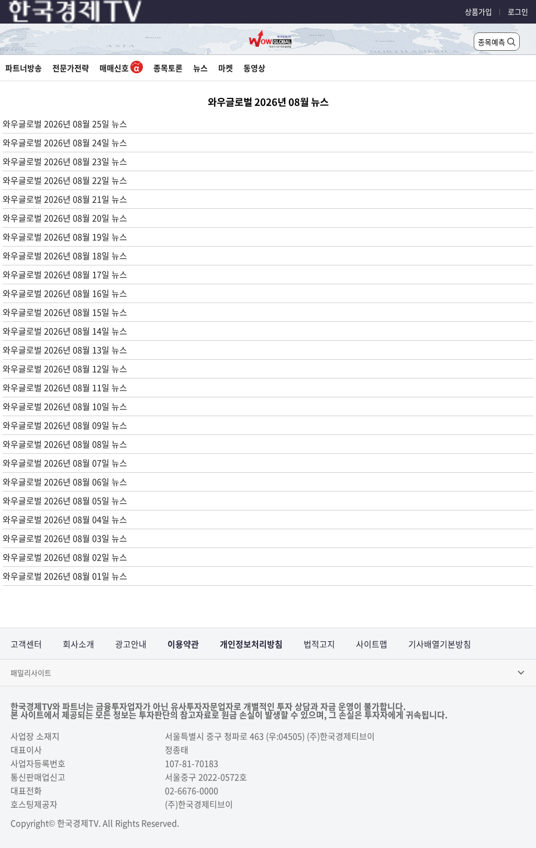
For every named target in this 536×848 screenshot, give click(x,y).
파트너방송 (23, 68)
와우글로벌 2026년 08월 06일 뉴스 (65, 481)
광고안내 (131, 644)
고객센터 (26, 644)
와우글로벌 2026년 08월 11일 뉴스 (65, 387)
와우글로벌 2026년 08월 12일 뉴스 (65, 368)
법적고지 (319, 644)
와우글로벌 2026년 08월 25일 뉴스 (65, 123)
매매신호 (114, 68)
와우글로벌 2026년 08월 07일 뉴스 (65, 462)
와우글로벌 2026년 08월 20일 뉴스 (65, 217)
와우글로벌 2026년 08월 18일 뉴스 (65, 255)
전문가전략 (70, 68)
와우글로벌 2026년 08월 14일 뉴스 (65, 331)
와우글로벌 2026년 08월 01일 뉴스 (65, 576)
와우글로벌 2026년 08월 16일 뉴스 (65, 293)
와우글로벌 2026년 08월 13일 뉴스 (65, 349)
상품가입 (478, 11)
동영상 (254, 68)
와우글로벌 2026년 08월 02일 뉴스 (65, 557)
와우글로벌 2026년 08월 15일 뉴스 (65, 312)
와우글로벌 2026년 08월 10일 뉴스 (65, 406)
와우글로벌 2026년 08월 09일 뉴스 (65, 425)
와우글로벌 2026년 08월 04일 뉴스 (65, 519)
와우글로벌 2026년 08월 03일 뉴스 (65, 538)
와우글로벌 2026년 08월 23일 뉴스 (65, 161)
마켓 (225, 68)
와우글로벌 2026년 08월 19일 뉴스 (65, 236)
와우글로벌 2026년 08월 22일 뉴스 (65, 180)
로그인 (518, 11)
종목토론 (168, 68)
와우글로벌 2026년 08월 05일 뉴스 (65, 500)
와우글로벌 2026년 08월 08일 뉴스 (65, 444)
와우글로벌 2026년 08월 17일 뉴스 (65, 274)
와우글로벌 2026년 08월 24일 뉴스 (65, 142)
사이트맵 (371, 644)
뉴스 (200, 68)
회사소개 (78, 644)
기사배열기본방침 (439, 644)
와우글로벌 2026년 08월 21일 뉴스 (65, 199)
